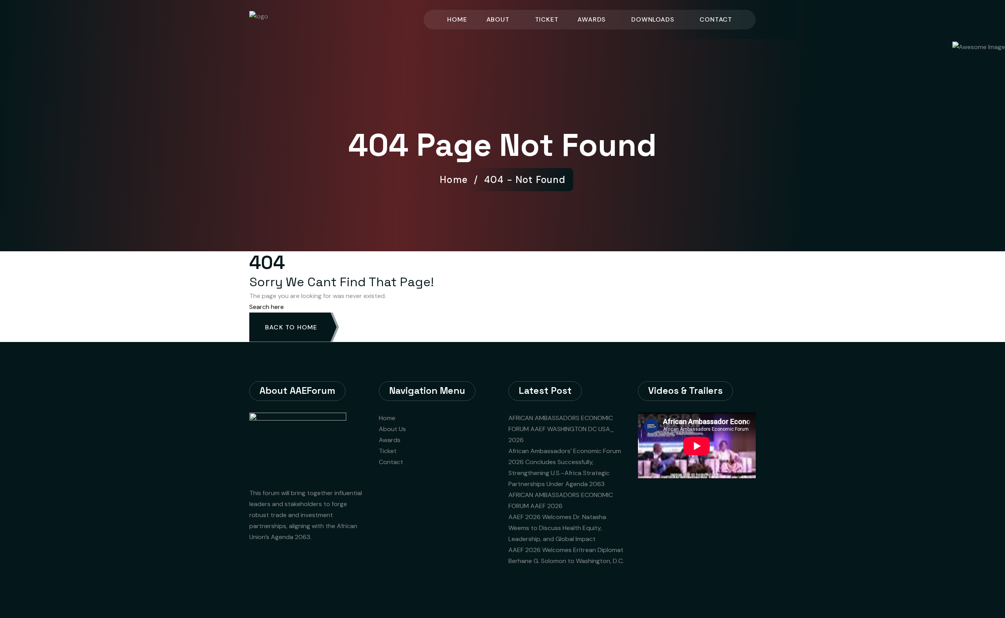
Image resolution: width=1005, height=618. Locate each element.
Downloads (652, 19)
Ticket (547, 19)
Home (457, 19)
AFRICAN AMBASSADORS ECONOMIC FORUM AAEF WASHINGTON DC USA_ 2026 (561, 429)
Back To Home (291, 327)
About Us (392, 429)
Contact (716, 19)
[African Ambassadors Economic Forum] (284, 19)
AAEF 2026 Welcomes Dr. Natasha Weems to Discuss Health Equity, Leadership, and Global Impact (557, 528)
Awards (591, 19)
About (498, 19)
